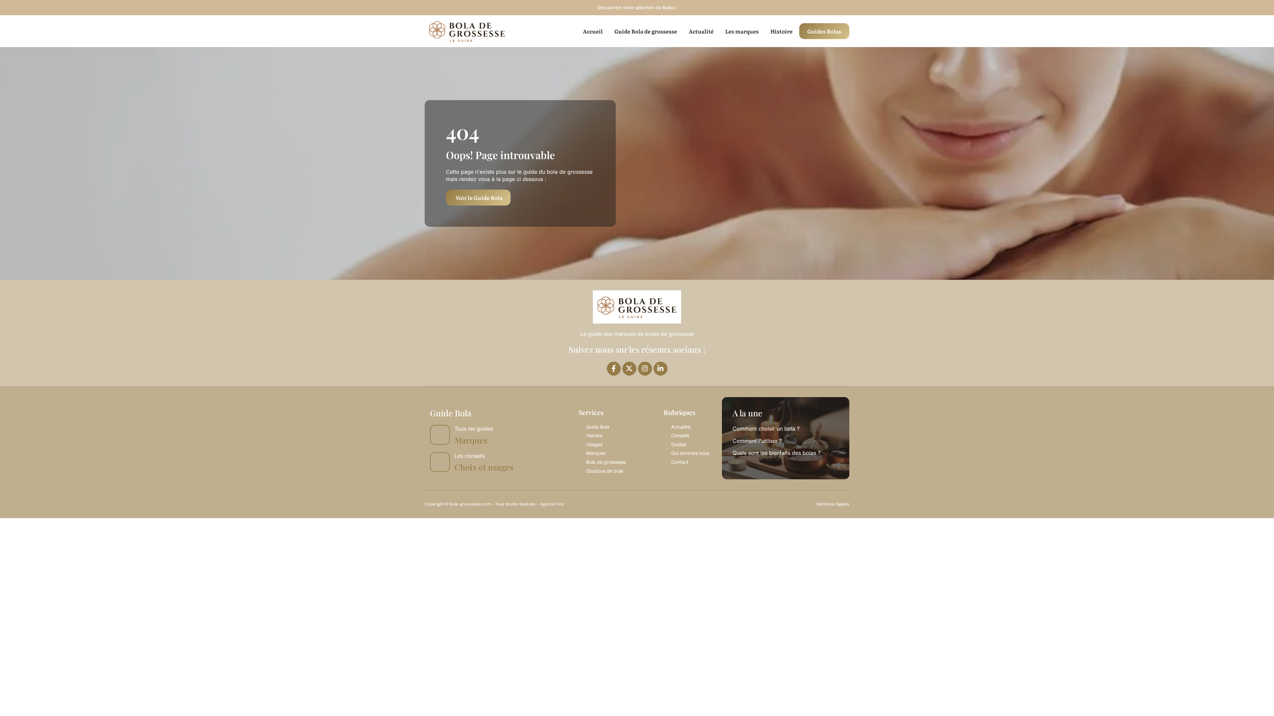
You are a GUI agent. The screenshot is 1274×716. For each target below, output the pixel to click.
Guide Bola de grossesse (645, 31)
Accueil (593, 31)
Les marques (742, 31)
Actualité (701, 31)
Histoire (781, 31)
